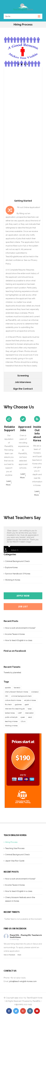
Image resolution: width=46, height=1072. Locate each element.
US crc (23, 721)
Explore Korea (11, 567)
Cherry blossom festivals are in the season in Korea (20, 899)
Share (19, 955)
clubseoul (35, 692)
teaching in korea (11, 721)
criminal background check (21, 696)
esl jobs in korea (30, 700)
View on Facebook (9, 955)
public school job (11, 717)
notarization (29, 713)
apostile (8, 688)
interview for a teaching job (15, 709)
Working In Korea (12, 580)
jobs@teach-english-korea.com (23, 981)
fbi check (8, 704)
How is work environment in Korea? (20, 628)
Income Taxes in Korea (15, 634)
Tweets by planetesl (12, 672)
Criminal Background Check (17, 561)
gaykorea (18, 704)
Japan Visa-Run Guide (14, 861)
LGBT (20, 713)
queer (23, 717)
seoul (30, 717)
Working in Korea (11, 726)
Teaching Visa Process (14, 848)
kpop (30, 709)
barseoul (17, 688)
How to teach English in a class (18, 640)
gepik (27, 704)
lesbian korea (10, 713)
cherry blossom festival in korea (16, 692)
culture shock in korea (13, 700)
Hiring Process (11, 842)
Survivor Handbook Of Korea (17, 574)
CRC (6, 696)
